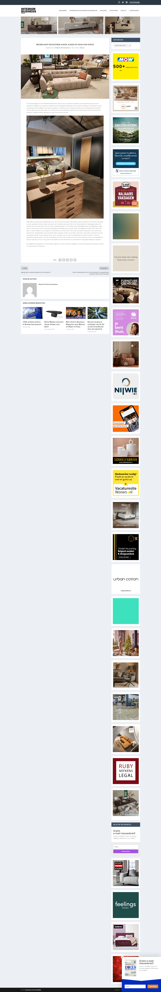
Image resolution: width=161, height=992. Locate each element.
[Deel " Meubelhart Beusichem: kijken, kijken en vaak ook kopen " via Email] (71, 260)
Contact (124, 10)
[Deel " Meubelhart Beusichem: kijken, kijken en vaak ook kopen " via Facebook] (60, 260)
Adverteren (113, 10)
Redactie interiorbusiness (62, 48)
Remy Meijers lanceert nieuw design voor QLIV (54, 324)
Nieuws (82, 48)
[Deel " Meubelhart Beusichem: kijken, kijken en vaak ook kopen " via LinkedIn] (67, 260)
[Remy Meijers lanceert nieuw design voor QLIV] (54, 313)
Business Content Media (33, 990)
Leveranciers (134, 10)
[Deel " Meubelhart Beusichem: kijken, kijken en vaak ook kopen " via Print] (75, 260)
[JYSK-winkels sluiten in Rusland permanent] (32, 313)
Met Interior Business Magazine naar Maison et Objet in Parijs (75, 324)
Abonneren (63, 10)
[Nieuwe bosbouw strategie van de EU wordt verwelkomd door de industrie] (97, 313)
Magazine (103, 10)
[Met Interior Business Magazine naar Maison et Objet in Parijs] (76, 313)
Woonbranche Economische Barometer (83, 10)
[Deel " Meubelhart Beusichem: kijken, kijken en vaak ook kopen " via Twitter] (64, 260)
